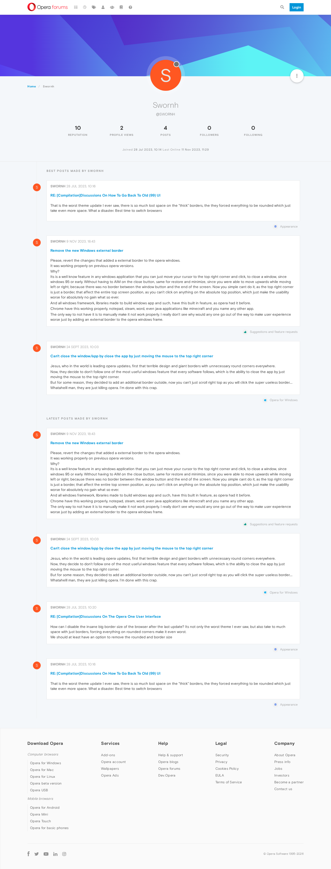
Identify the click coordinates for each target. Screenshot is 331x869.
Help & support (170, 755)
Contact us (283, 789)
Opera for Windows (45, 763)
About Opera (284, 755)
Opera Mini (39, 814)
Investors (281, 775)
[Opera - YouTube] (46, 854)
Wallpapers (110, 768)
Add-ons (108, 755)
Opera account (113, 762)
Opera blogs (168, 762)
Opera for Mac (42, 770)
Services (110, 743)
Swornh (57, 186)
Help (163, 743)
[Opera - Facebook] (28, 854)
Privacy (221, 762)
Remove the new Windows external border (86, 250)
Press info (282, 762)
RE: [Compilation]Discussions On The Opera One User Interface (105, 616)
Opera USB (39, 790)
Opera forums (169, 768)
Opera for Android (45, 807)
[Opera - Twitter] (36, 854)
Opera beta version (46, 783)
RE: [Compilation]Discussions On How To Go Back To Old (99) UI (105, 195)
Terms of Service (228, 782)
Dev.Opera (167, 775)
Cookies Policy (227, 768)
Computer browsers (42, 754)
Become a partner (289, 782)
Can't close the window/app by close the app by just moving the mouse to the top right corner (131, 356)
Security (222, 755)
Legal (221, 743)
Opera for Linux (42, 776)
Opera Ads (110, 775)
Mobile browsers (40, 799)
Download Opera (45, 743)
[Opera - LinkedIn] (55, 854)
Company (284, 743)
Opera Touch (40, 821)
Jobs (278, 768)
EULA (219, 775)
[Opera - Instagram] (64, 854)
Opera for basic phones (49, 828)
